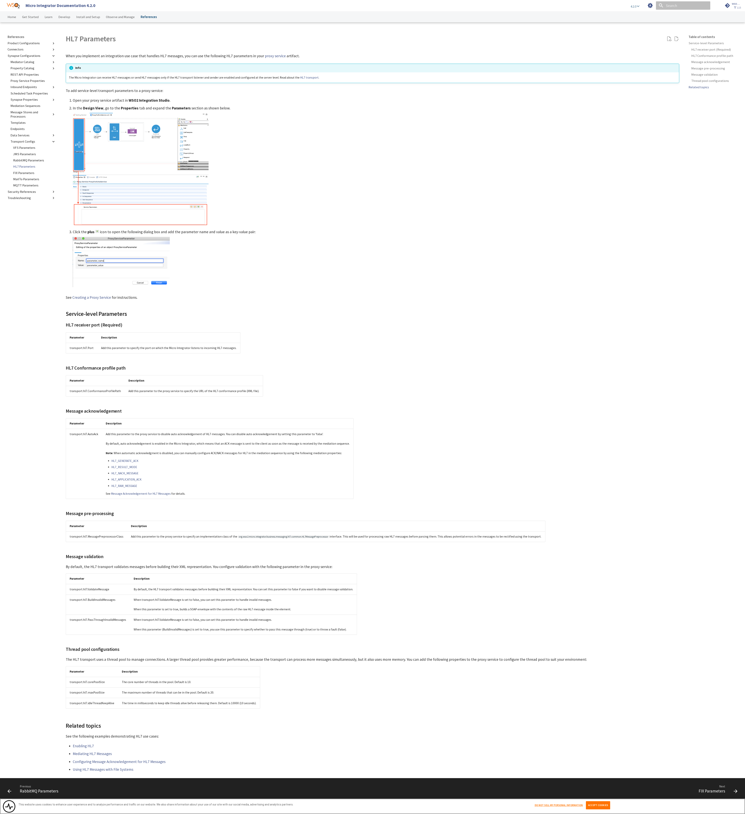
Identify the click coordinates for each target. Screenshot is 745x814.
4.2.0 (634, 6)
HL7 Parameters (24, 167)
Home (12, 17)
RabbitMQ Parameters (28, 160)
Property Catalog (22, 68)
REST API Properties (24, 75)
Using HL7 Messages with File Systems (103, 769)
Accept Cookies (598, 805)
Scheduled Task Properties (29, 93)
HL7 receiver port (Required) (711, 50)
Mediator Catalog (22, 62)
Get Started (30, 17)
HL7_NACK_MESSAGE (125, 473)
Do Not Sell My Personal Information (559, 805)
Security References (22, 192)
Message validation (704, 75)
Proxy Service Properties (27, 81)
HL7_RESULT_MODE (124, 467)
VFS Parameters (24, 148)
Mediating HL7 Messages (92, 753)
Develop (64, 17)
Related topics (699, 87)
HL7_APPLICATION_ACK (126, 479)
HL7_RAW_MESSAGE (124, 486)
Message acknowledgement (710, 62)
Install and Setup (88, 17)
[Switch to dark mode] (650, 5)
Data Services (19, 135)
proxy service (275, 56)
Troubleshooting (19, 198)
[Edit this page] (676, 39)
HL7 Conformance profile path (712, 56)
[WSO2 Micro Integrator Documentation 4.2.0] (13, 5)
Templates (18, 123)
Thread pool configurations (710, 81)
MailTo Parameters (26, 179)
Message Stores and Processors (24, 114)
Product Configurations (24, 43)
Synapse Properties (24, 100)
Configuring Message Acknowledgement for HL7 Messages (119, 761)
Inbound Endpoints (23, 87)
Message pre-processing (708, 68)
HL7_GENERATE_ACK (124, 461)
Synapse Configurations (24, 56)
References (149, 17)
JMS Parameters (24, 154)
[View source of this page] (669, 39)
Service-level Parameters (706, 43)
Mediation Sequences (25, 106)
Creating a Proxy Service (91, 297)
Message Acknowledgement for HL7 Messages (141, 493)
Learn (48, 17)
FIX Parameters (23, 173)
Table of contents (702, 37)
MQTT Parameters (25, 185)
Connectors (15, 50)
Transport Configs (22, 141)
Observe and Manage (120, 17)
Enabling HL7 (83, 746)
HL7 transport (309, 77)
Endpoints (17, 129)
